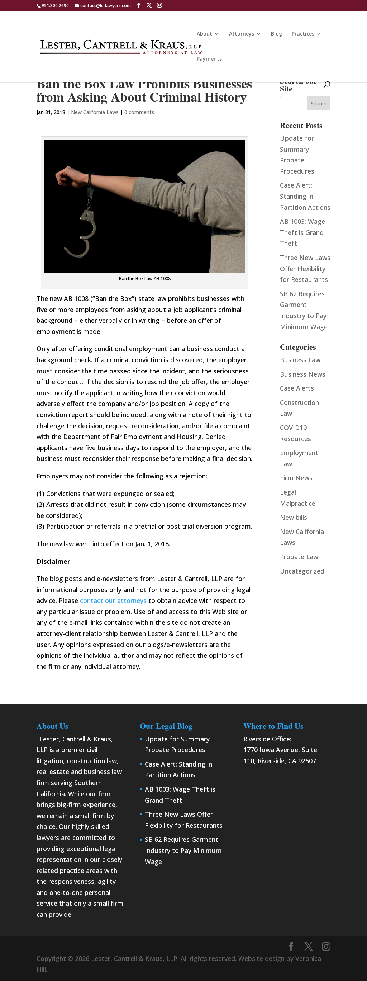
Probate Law (299, 556)
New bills (293, 517)
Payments (209, 59)
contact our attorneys (113, 600)
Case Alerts (297, 388)
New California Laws (95, 112)
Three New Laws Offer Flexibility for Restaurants (305, 268)
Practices (303, 34)
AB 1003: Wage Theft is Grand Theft (302, 232)
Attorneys (241, 34)
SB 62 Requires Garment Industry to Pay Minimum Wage (183, 850)
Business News (302, 374)
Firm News (296, 477)
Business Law (300, 359)
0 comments (139, 112)
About (204, 34)
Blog (276, 34)
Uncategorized (302, 571)
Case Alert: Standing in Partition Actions (305, 196)
